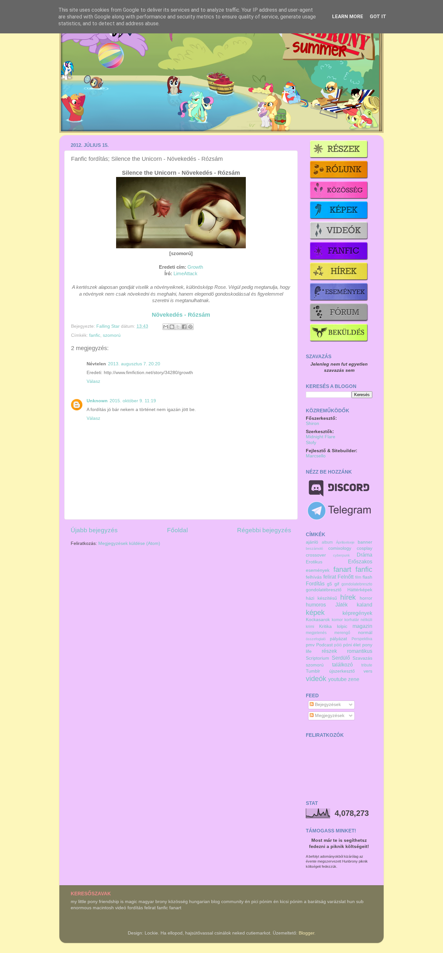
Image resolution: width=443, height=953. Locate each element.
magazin (362, 626)
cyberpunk (341, 555)
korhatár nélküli (358, 620)
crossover (316, 555)
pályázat (338, 638)
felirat (329, 577)
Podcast (324, 644)
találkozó (342, 664)
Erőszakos (360, 561)
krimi (310, 626)
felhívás (314, 577)
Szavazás (362, 658)
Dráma (364, 555)
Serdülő (341, 658)
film (358, 577)
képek (315, 612)
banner (365, 542)
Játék (341, 604)
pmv (310, 644)
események (317, 570)
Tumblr (313, 671)
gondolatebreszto (356, 584)
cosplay (364, 548)
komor (337, 620)
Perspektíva (362, 639)
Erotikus (314, 561)
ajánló (312, 542)
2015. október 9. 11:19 (133, 400)
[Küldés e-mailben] (165, 327)
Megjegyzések (329, 715)
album (327, 542)
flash (367, 577)
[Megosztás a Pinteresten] (190, 327)
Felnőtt (345, 577)
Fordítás (315, 583)
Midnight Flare (320, 436)
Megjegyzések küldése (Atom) (129, 543)
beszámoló (314, 548)
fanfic (94, 335)
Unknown (97, 400)
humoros (316, 604)
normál (365, 632)
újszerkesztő (342, 671)
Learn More (347, 16)
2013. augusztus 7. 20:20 (134, 363)
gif (336, 584)
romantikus (359, 651)
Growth (195, 267)
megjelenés (316, 632)
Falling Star (108, 326)
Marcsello (316, 455)
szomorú (112, 335)
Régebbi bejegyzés (264, 530)
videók (316, 679)
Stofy (311, 442)
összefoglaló (316, 639)
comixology (339, 548)
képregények (357, 613)
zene (353, 679)
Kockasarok (318, 619)
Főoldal (177, 530)
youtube (337, 679)
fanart (342, 569)
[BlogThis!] (172, 327)
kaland (364, 604)
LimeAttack (186, 273)
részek (329, 651)
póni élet (352, 644)
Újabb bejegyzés (94, 530)
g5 (329, 584)
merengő (342, 632)
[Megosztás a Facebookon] (184, 327)
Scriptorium (317, 658)
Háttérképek (359, 589)
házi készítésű (321, 598)
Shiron (312, 423)
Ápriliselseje (345, 542)
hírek (348, 597)
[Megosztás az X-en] (178, 327)
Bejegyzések (327, 704)
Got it (378, 16)
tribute (366, 665)
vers (368, 671)
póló (338, 645)
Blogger (306, 933)
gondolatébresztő (323, 589)
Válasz (93, 381)
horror (366, 598)
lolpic (342, 626)
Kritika (325, 626)
